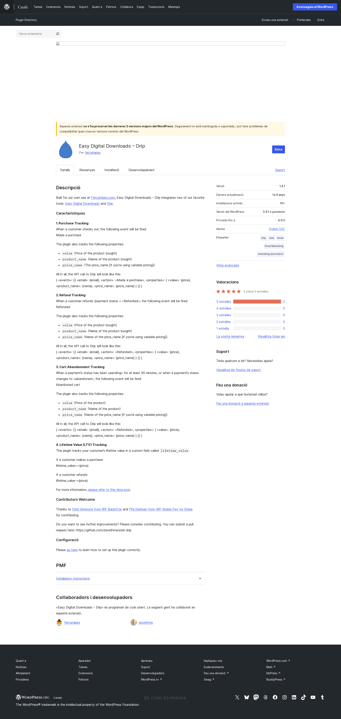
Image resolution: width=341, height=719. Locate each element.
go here (72, 550)
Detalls (65, 170)
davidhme (146, 622)
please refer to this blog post (109, 490)
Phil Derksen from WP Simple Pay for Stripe (161, 509)
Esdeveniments (214, 667)
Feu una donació (216, 673)
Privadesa (22, 679)
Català (57, 697)
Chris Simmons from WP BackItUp (97, 509)
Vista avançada (227, 265)
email (280, 237)
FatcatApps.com (103, 198)
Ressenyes (87, 170)
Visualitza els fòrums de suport (238, 370)
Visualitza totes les (271, 336)
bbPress (273, 673)
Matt (271, 667)
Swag (209, 679)
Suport (280, 170)
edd (271, 237)
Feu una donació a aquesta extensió (242, 403)
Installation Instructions (73, 578)
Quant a (21, 660)
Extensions (86, 673)
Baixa (278, 149)
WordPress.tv (151, 679)
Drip (110, 203)
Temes (83, 667)
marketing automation (270, 253)
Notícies (21, 667)
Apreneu (146, 660)
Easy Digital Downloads (82, 203)
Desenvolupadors (152, 673)
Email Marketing (274, 246)
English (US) (277, 229)
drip (263, 237)
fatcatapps (93, 153)
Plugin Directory (26, 20)
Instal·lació (111, 170)
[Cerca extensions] (58, 34)
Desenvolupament (141, 170)
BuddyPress (276, 679)
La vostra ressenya (230, 336)
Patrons (84, 679)
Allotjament (23, 673)
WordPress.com (278, 660)
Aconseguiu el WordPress (315, 6)
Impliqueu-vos (213, 660)
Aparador (85, 660)
